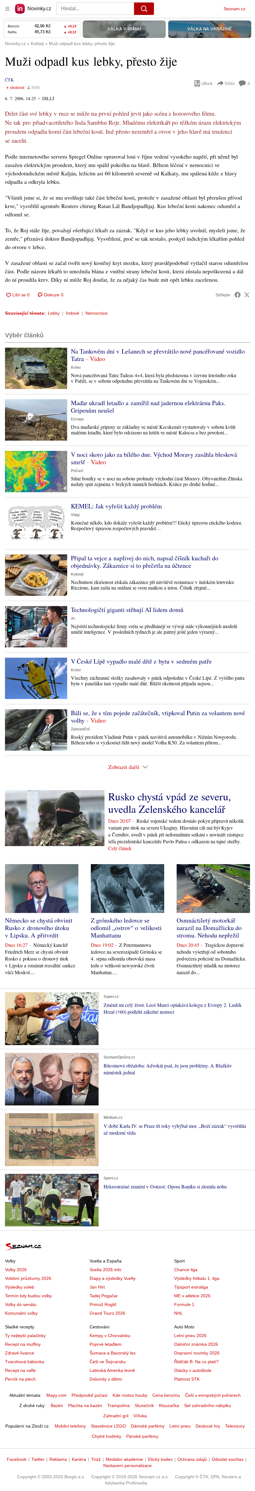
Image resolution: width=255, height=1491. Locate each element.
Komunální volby (21, 1313)
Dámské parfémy (148, 1426)
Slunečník (144, 1405)
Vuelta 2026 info (105, 1269)
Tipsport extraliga (191, 1287)
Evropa (77, 419)
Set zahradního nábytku (207, 1405)
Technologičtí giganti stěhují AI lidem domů (127, 609)
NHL (178, 1313)
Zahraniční (80, 729)
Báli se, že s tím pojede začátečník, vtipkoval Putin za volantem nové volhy (158, 717)
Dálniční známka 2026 (196, 1344)
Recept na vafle (20, 1370)
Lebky (54, 313)
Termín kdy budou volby (28, 1295)
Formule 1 (184, 1304)
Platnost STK (187, 1379)
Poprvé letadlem (106, 1344)
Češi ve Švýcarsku (108, 1361)
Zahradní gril (115, 1415)
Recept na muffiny (23, 1344)
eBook (207, 83)
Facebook (16, 1459)
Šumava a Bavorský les (113, 1352)
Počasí (77, 471)
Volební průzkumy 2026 (28, 1278)
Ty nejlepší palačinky (25, 1335)
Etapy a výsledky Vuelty (113, 1278)
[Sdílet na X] (247, 295)
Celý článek (120, 848)
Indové (72, 313)
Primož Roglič (103, 1304)
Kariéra (79, 1459)
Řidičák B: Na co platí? (196, 1361)
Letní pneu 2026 (190, 1335)
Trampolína (118, 1405)
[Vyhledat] (144, 8)
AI (73, 618)
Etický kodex (160, 1459)
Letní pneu (180, 1426)
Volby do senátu (20, 1304)
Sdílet (230, 83)
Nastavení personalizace (127, 1465)
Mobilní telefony (70, 1426)
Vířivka (140, 1415)
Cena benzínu (166, 1395)
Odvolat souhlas (227, 1459)
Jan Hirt (97, 1287)
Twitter (37, 1459)
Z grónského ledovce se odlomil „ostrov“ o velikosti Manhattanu (126, 927)
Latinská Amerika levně (112, 1370)
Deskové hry (208, 1426)
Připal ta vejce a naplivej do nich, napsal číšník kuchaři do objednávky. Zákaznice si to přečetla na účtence (144, 562)
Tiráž (96, 1459)
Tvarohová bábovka (24, 1361)
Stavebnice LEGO (108, 1426)
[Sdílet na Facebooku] (237, 295)
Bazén (57, 1405)
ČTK (9, 80)
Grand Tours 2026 (107, 1313)
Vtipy (75, 515)
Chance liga (185, 1269)
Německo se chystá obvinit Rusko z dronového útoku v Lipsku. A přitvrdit (38, 927)
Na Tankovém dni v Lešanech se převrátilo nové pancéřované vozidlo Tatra (158, 355)
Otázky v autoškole (192, 1370)
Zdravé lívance (19, 1352)
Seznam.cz (234, 8)
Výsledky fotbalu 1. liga (196, 1278)
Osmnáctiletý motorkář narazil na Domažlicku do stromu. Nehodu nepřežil (209, 927)
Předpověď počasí (90, 1395)
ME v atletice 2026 (192, 1295)
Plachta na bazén (85, 1405)
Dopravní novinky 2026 (197, 1352)
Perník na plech (20, 1379)
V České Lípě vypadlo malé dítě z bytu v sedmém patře (141, 661)
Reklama (58, 1459)
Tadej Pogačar (104, 1295)
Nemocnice (97, 313)
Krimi (76, 367)
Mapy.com (56, 1395)
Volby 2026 (16, 1269)
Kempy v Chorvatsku (110, 1335)
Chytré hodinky (106, 1436)
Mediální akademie (124, 1459)
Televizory (235, 1426)
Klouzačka (169, 1405)
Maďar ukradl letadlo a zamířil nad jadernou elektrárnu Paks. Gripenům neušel (148, 406)
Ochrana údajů (192, 1459)
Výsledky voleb (19, 1287)
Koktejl (77, 574)
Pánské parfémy (142, 1436)
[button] (36, 368)
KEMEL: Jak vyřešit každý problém (116, 506)
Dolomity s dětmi (106, 1379)
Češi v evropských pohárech (213, 1395)
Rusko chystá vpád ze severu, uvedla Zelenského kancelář (169, 802)
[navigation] (7, 9)
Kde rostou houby (130, 1395)
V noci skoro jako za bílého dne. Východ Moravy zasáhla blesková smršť (154, 458)
